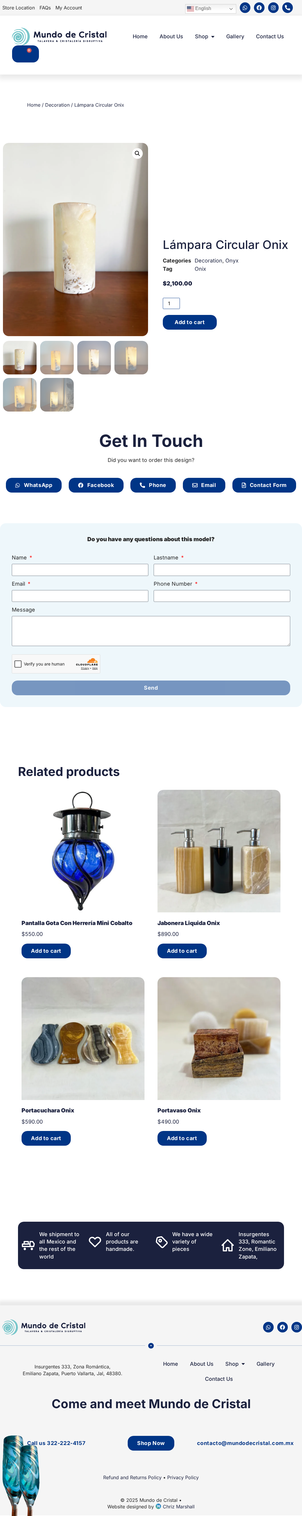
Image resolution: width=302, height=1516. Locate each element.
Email (19, 584)
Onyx (232, 260)
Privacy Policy (183, 1477)
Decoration (57, 105)
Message (23, 610)
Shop (201, 36)
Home (140, 36)
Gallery (235, 36)
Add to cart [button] (46, 951)
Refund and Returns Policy (132, 1477)
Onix (200, 269)
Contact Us (270, 36)
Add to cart (190, 322)
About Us (171, 36)
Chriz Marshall (178, 1507)
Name (20, 558)
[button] (137, 153)
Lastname (167, 558)
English (202, 8)
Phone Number (174, 584)
